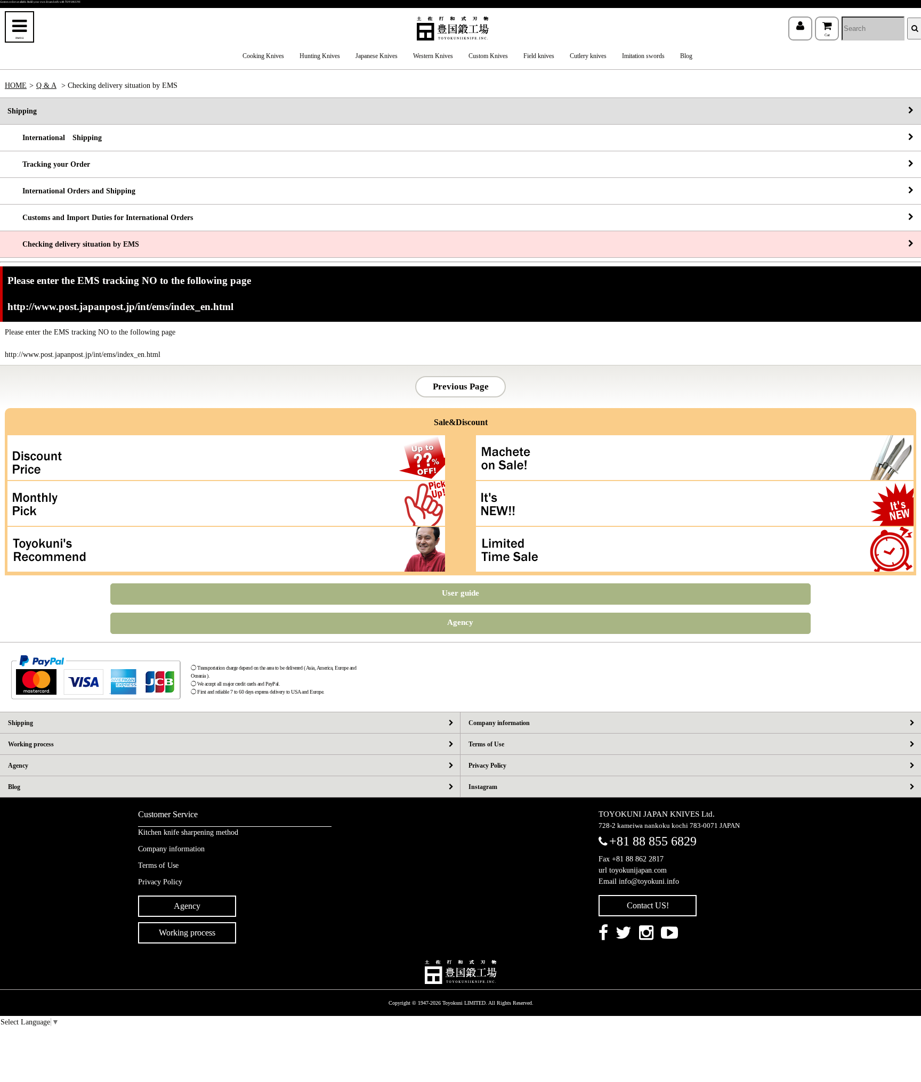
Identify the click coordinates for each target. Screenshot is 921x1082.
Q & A (46, 86)
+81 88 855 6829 (653, 841)
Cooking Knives (263, 56)
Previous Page (461, 386)
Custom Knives (488, 56)
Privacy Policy (487, 765)
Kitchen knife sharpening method (188, 832)
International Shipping (54, 138)
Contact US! (648, 905)
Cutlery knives (588, 56)
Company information (499, 723)
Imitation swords (643, 56)
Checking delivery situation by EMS (73, 244)
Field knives (538, 56)
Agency (460, 622)
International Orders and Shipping (71, 191)
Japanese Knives (377, 56)
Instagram (482, 787)
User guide (460, 593)
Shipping (22, 111)
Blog (686, 56)
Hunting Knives (320, 56)
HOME (16, 86)
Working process (31, 744)
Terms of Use (486, 744)
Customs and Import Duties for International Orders (100, 218)
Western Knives (433, 56)
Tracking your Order (48, 164)
